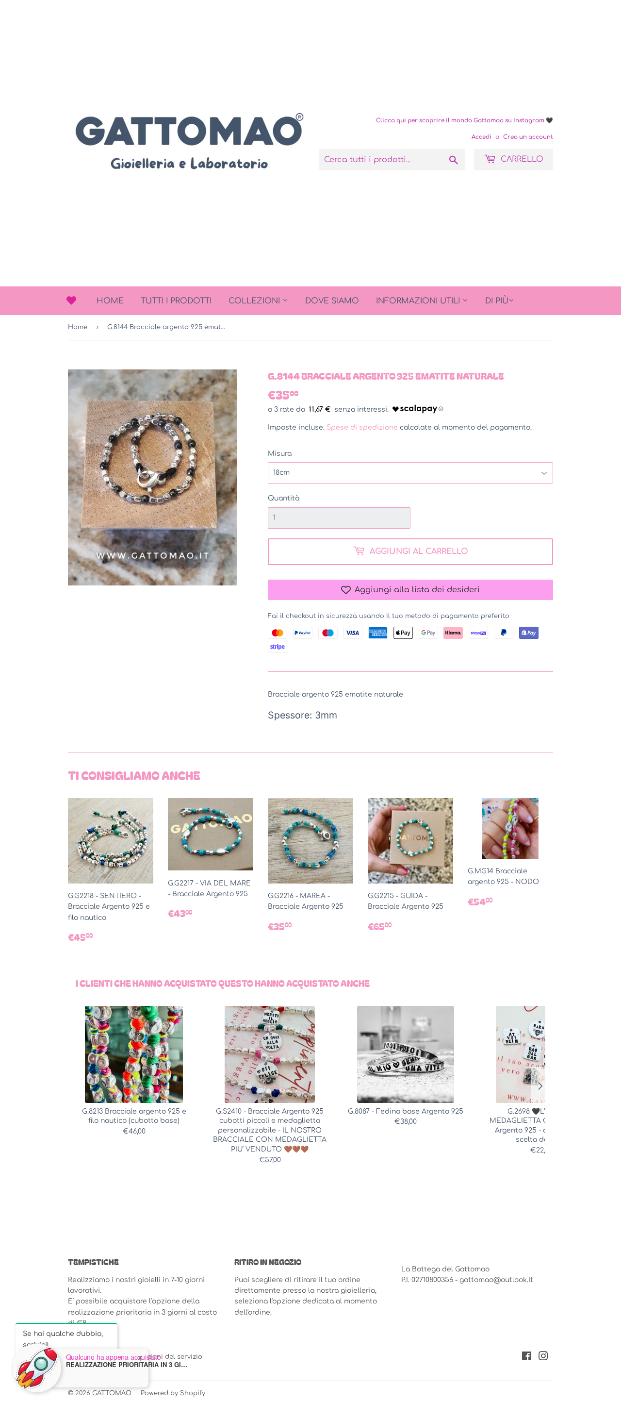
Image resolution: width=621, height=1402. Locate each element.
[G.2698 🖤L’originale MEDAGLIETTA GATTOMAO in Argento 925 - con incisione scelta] (541, 1054)
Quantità (283, 498)
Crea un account (528, 137)
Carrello (520, 159)
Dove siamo (332, 301)
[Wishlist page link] (71, 300)
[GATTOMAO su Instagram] (543, 1357)
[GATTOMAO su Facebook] (527, 1357)
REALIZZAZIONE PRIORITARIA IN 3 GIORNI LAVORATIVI (126, 1365)
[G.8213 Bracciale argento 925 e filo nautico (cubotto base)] (134, 1054)
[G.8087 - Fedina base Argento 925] (405, 1054)
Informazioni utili (419, 301)
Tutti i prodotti (176, 301)
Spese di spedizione (362, 427)
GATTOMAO (111, 1393)
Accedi (481, 137)
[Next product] (540, 1086)
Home (110, 301)
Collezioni (255, 301)
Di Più (496, 301)
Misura (280, 453)
